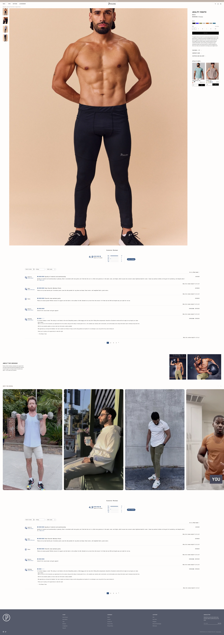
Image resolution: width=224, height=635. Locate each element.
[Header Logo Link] (112, 4)
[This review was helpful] (195, 294)
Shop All (4, 6)
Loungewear (22, 3)
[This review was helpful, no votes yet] (195, 283)
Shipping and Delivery (198, 56)
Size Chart (155, 619)
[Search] (215, 3)
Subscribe (219, 623)
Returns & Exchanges (157, 623)
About (108, 617)
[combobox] (40, 269)
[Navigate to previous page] (105, 342)
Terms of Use (110, 623)
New (4, 3)
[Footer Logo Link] (6, 617)
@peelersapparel (8, 488)
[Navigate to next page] (119, 342)
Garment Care (196, 53)
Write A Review (131, 259)
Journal (108, 619)
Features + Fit (196, 50)
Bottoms (15, 3)
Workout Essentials (11, 6)
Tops (9, 3)
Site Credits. (218, 631)
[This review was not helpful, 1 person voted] (198, 337)
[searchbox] (29, 269)
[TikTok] (5, 631)
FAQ (153, 617)
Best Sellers (65, 619)
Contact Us (109, 621)
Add (201, 85)
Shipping (154, 621)
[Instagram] (3, 631)
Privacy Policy (110, 625)
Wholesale (155, 625)
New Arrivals (65, 617)
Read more (41, 280)
